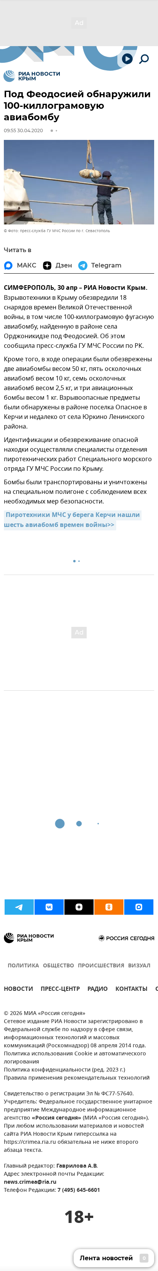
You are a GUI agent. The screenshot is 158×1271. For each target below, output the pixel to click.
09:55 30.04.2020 (23, 130)
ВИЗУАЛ (139, 966)
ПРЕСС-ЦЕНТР (60, 989)
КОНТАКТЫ (131, 989)
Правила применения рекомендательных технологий (77, 1078)
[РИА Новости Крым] (31, 76)
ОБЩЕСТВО (58, 966)
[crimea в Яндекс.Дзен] (79, 907)
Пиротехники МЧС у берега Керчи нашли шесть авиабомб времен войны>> (73, 520)
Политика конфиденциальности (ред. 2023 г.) (64, 1070)
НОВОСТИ (18, 989)
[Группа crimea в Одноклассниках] (108, 907)
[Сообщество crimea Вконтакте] (49, 907)
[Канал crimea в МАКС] (138, 907)
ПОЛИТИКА (23, 966)
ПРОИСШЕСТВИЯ (101, 966)
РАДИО (97, 989)
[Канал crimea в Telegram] (19, 907)
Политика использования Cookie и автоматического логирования (75, 1058)
